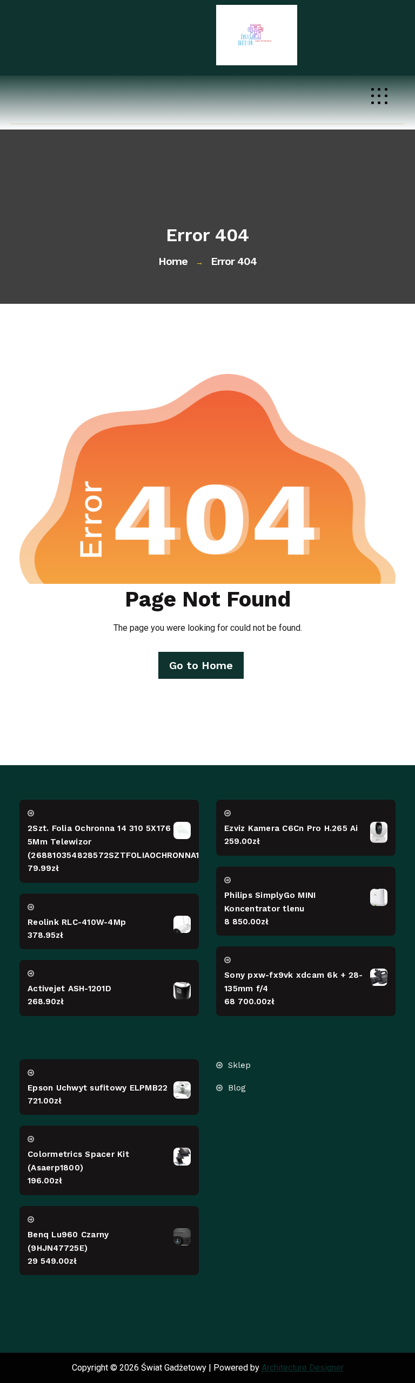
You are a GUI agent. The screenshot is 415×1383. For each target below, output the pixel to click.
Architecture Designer (303, 1367)
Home (173, 261)
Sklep (239, 1065)
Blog (237, 1088)
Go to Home (201, 665)
